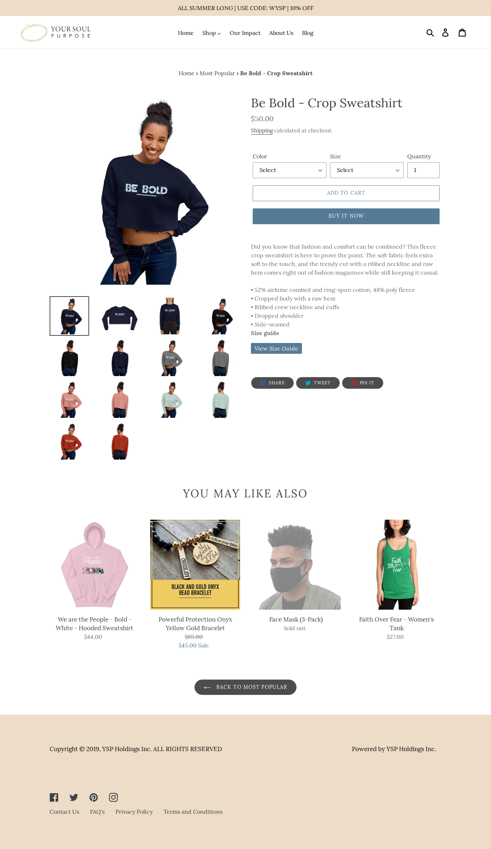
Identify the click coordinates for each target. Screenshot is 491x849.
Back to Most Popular (251, 687)
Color (260, 156)
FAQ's (97, 811)
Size (335, 156)
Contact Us (64, 811)
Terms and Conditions (193, 811)
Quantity (419, 156)
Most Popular (217, 73)
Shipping (262, 130)
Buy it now (346, 216)
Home (186, 73)
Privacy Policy (134, 811)
